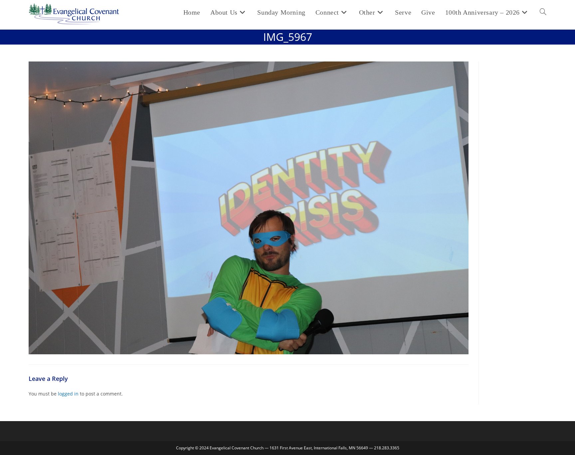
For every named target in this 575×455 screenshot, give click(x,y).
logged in (68, 394)
